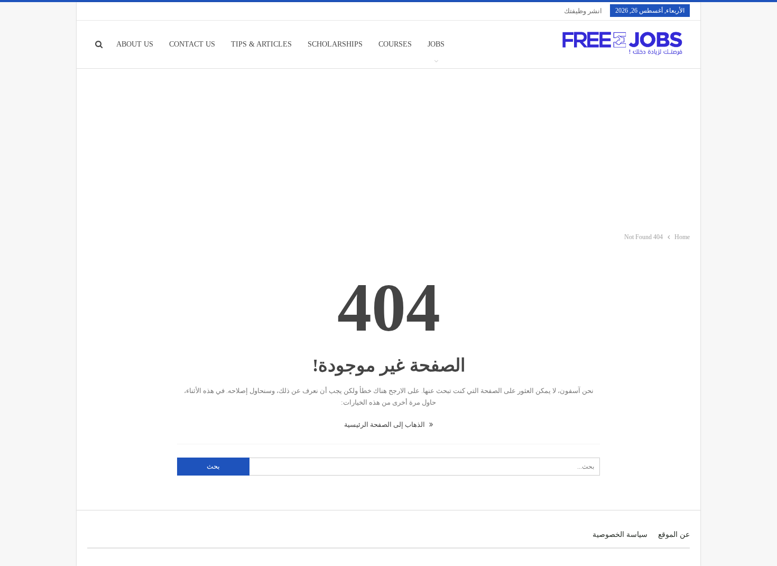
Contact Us (192, 44)
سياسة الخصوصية (620, 534)
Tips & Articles (261, 44)
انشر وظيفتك (583, 11)
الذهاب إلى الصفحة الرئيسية (385, 424)
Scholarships (335, 44)
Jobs (436, 44)
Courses (395, 44)
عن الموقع (674, 534)
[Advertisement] (388, 148)
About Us (134, 44)
